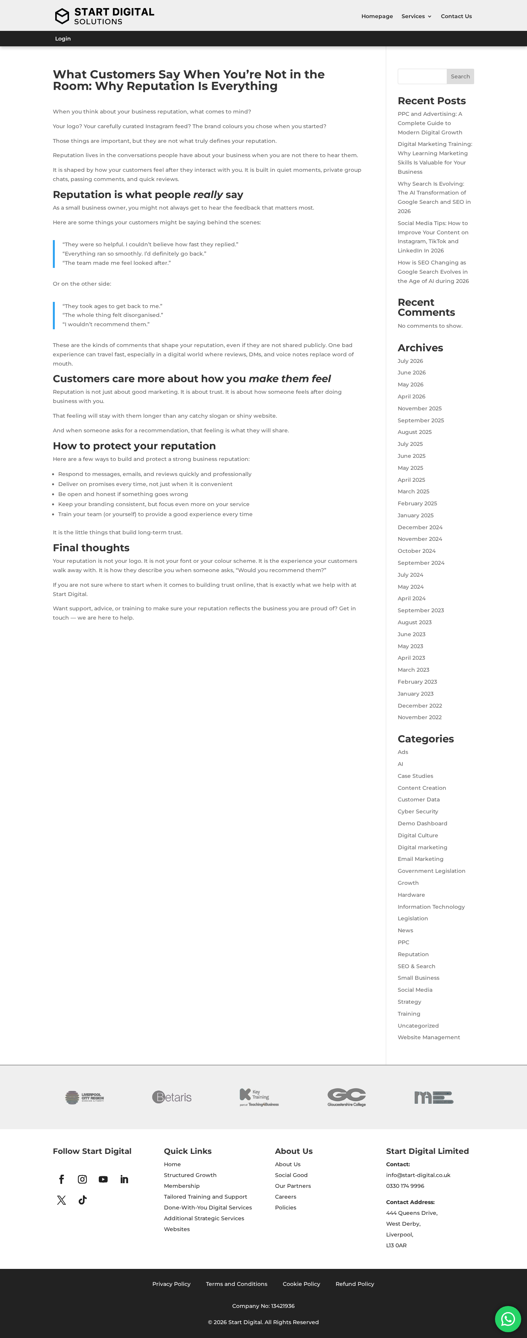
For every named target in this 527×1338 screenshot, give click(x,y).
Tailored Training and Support (205, 1196)
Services (413, 16)
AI (400, 763)
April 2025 (411, 479)
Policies (285, 1207)
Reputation (413, 954)
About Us (288, 1164)
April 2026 (412, 396)
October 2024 (417, 550)
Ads (403, 752)
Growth (408, 882)
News (405, 930)
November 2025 (420, 408)
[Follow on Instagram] (82, 1179)
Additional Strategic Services (204, 1218)
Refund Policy (355, 1283)
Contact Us (456, 16)
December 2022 (420, 705)
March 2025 (413, 491)
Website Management (429, 1037)
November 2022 (420, 717)
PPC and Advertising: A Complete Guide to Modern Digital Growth (430, 123)
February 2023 (417, 681)
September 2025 (421, 420)
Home (172, 1164)
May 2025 (410, 467)
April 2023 (411, 657)
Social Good (291, 1175)
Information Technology (431, 906)
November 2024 (420, 538)
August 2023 (415, 622)
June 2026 (412, 372)
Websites (177, 1229)
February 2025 (417, 503)
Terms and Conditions (236, 1283)
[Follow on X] (62, 1200)
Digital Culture (418, 835)
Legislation (413, 918)
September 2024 (421, 562)
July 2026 (410, 360)
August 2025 (415, 431)
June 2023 (412, 634)
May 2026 (411, 384)
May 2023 (410, 646)
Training (409, 1013)
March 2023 (413, 669)
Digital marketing (423, 847)
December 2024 (420, 527)
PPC (403, 942)
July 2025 (410, 443)
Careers (285, 1196)
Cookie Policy (301, 1283)
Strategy (409, 1001)
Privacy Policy (171, 1283)
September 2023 (421, 610)
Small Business (418, 977)
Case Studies (415, 775)
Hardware (411, 894)
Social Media (415, 989)
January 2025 (416, 515)
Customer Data (419, 799)
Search (460, 76)
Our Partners (293, 1185)
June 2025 (412, 455)
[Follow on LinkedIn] (124, 1179)
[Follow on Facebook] (62, 1179)
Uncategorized (418, 1025)
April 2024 (412, 598)
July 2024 (410, 574)
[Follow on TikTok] (82, 1200)
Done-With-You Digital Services (208, 1207)
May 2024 (411, 586)
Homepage (377, 16)
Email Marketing (421, 858)
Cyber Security (418, 811)
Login (63, 39)
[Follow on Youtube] (103, 1179)
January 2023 (416, 693)
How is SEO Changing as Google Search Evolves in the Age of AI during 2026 (433, 272)
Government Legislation (432, 870)
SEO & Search (417, 966)
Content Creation (422, 787)
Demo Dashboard (423, 823)
